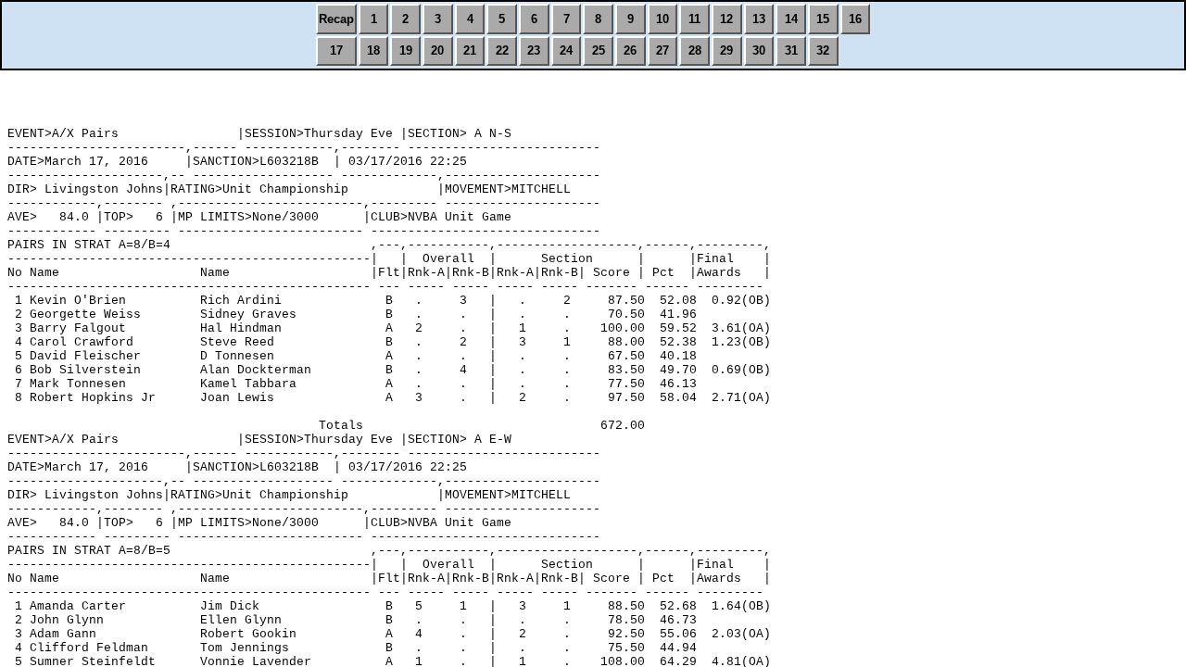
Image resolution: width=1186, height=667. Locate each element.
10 (662, 19)
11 (694, 19)
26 (630, 50)
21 (469, 50)
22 (502, 50)
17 (336, 50)
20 (437, 50)
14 (791, 19)
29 (726, 50)
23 (533, 50)
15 (822, 19)
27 (662, 50)
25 (598, 50)
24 (566, 50)
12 (726, 19)
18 (373, 50)
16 (855, 19)
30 (758, 50)
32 (822, 50)
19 (405, 50)
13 (758, 19)
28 (694, 50)
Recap (336, 19)
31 (791, 50)
